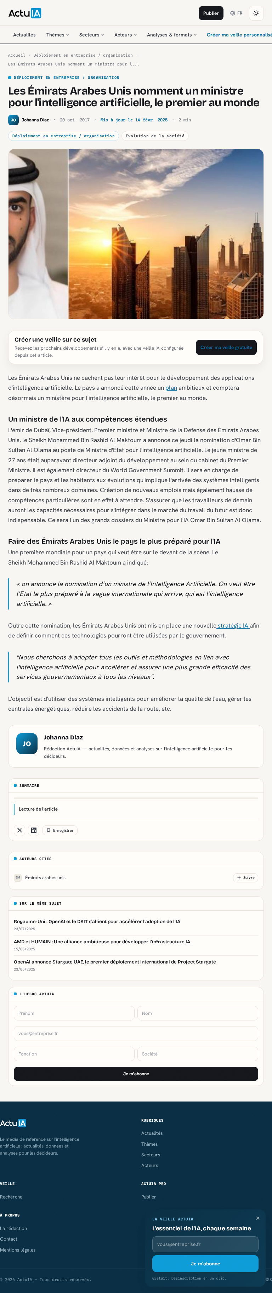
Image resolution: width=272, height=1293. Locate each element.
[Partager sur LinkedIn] (33, 830)
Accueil (17, 55)
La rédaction (13, 1228)
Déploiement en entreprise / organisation (83, 55)
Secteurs (89, 35)
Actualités (24, 35)
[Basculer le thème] (256, 13)
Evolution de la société (155, 135)
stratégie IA (233, 625)
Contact (8, 1239)
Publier (211, 13)
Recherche (11, 1197)
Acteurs (123, 35)
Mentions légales (17, 1250)
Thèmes (55, 35)
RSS (268, 1279)
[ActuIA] (24, 13)
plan (171, 387)
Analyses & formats (169, 35)
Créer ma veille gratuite (226, 347)
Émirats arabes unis (41, 878)
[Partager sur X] (19, 830)
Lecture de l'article (38, 809)
